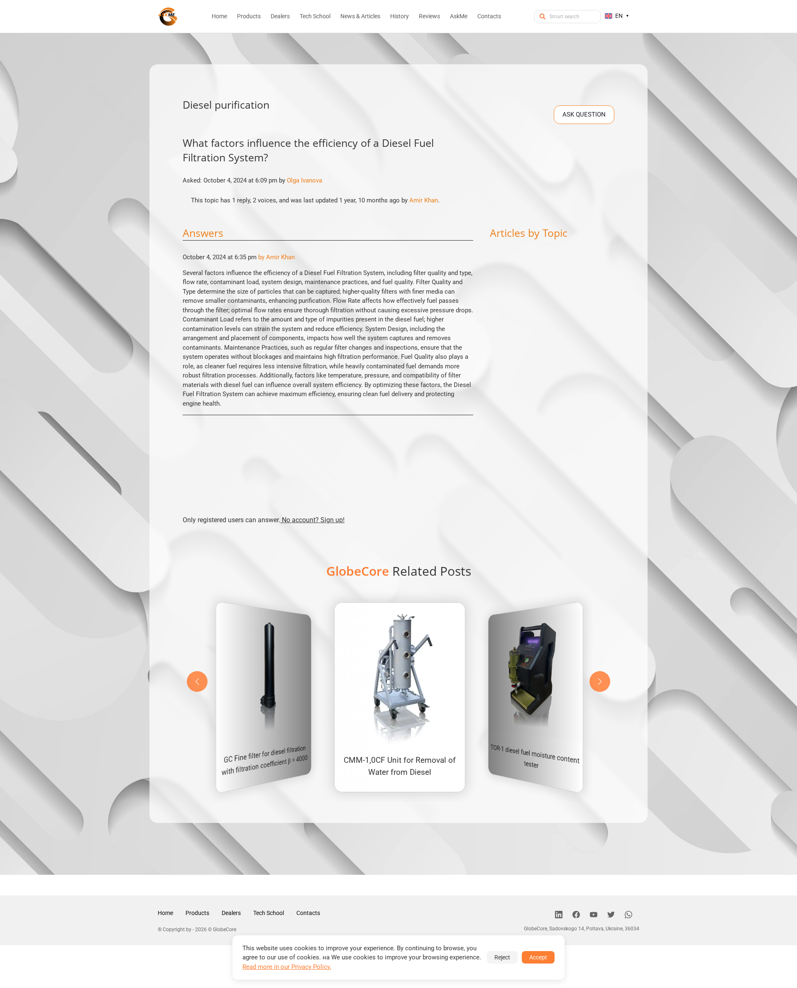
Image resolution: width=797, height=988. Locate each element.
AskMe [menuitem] (458, 16)
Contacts (308, 913)
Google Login (398, 346)
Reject (502, 957)
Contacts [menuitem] (489, 16)
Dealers (231, 913)
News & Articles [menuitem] (360, 16)
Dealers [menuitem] (280, 16)
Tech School (268, 913)
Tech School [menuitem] (315, 16)
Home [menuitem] (219, 16)
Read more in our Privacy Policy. (286, 967)
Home (165, 913)
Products (197, 913)
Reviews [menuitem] (429, 16)
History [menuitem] (399, 16)
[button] (599, 681)
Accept (538, 957)
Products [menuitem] (249, 16)
